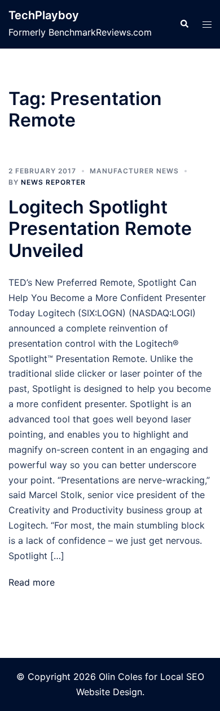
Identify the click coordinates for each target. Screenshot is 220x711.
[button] (183, 24)
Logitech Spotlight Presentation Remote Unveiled (100, 228)
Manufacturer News (134, 171)
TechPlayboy (43, 15)
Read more (31, 582)
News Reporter (53, 182)
